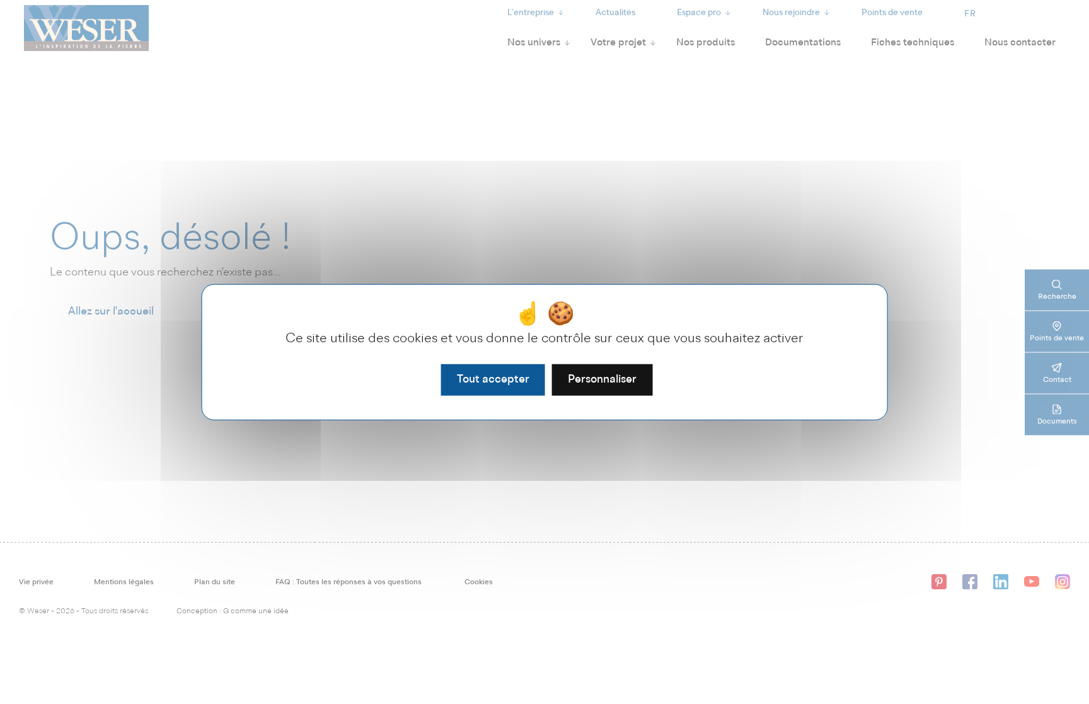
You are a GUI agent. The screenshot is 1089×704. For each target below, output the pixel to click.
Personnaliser (602, 379)
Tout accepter (493, 379)
